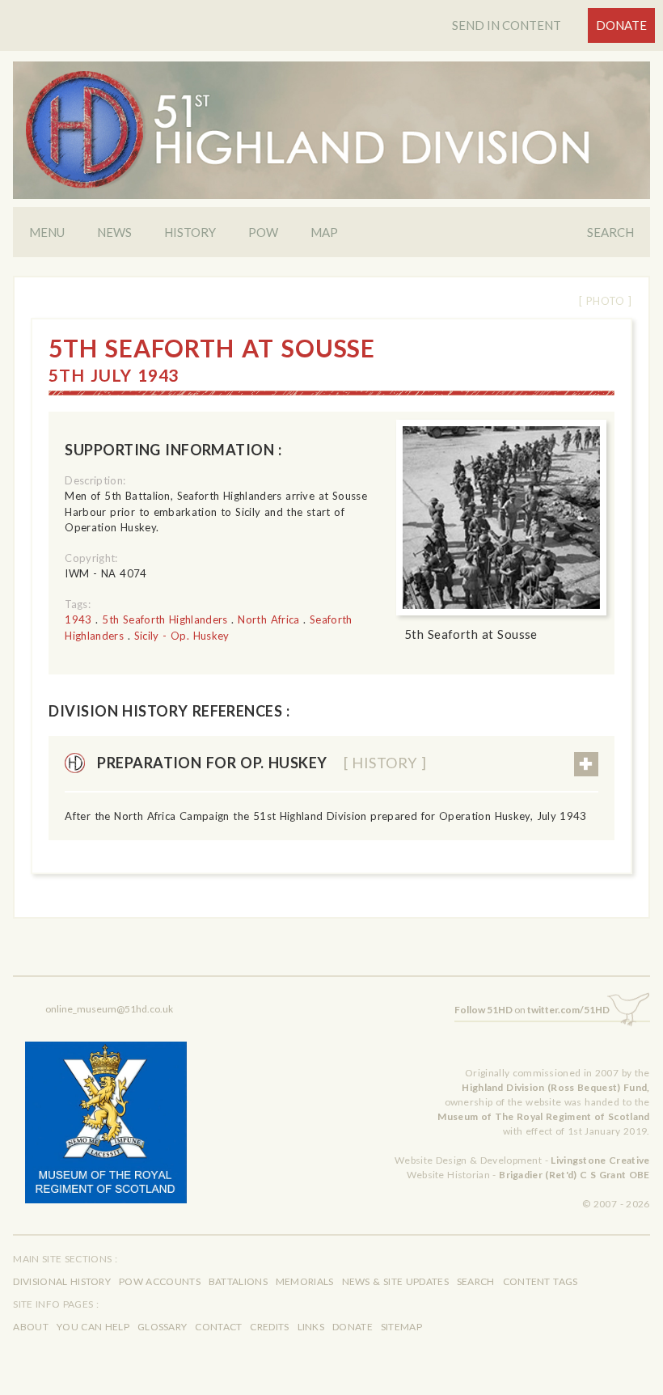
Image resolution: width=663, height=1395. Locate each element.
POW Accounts (160, 1281)
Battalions (238, 1281)
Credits (269, 1327)
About (31, 1327)
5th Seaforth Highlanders (164, 619)
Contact (218, 1327)
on (532, 1010)
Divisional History (62, 1281)
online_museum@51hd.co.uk (109, 1009)
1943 (78, 619)
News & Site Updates (395, 1281)
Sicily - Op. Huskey (182, 635)
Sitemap (401, 1327)
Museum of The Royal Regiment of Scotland (543, 1116)
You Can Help (93, 1327)
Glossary (162, 1327)
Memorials (305, 1281)
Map (324, 232)
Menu (47, 232)
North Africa (268, 619)
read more (586, 764)
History (190, 232)
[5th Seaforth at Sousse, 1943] (501, 518)
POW (263, 232)
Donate (621, 25)
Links (311, 1327)
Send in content (506, 25)
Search (610, 232)
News (114, 232)
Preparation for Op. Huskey (261, 762)
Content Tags (540, 1281)
